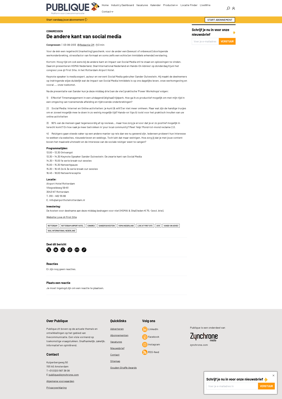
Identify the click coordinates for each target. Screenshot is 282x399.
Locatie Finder (189, 5)
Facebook (153, 336)
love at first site (145, 226)
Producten (169, 5)
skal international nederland (61, 231)
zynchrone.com (199, 344)
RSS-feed (153, 352)
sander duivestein (107, 226)
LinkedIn (152, 329)
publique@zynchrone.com (64, 374)
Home (105, 5)
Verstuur (266, 386)
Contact (106, 11)
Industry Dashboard (122, 5)
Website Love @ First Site (61, 217)
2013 (158, 226)
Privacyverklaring (56, 387)
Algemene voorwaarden (60, 381)
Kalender (155, 5)
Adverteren (117, 328)
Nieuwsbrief (117, 348)
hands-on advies (171, 226)
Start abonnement (219, 19)
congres (91, 226)
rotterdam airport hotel (72, 226)
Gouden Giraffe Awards (123, 367)
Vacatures (142, 5)
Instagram (153, 344)
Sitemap (115, 361)
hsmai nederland (126, 226)
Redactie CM (87, 44)
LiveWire (205, 5)
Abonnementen (119, 335)
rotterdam (52, 226)
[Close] (273, 375)
